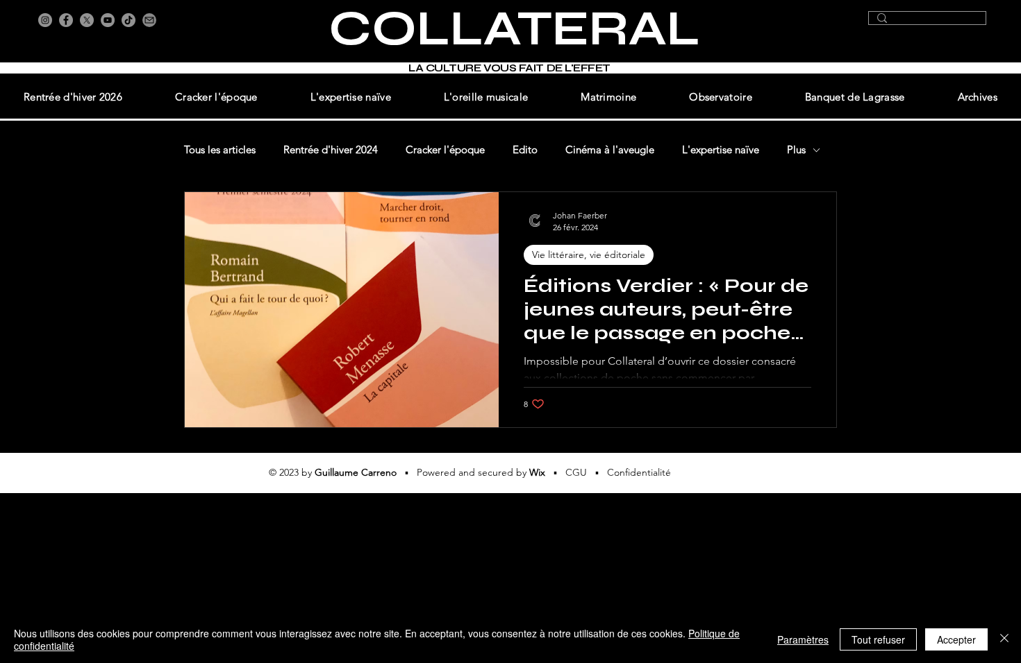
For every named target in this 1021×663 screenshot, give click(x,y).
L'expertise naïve (720, 150)
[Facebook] (66, 20)
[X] (87, 20)
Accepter (956, 639)
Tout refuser (878, 639)
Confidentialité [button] (639, 472)
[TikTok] (128, 20)
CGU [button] (576, 472)
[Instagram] (45, 20)
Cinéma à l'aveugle (609, 150)
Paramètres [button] (803, 639)
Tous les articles (220, 150)
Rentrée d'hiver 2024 (330, 150)
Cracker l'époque (445, 150)
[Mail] (149, 20)
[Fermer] (1004, 639)
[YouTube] (108, 20)
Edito (525, 150)
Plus (796, 150)
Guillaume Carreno (356, 472)
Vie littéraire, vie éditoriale (588, 254)
